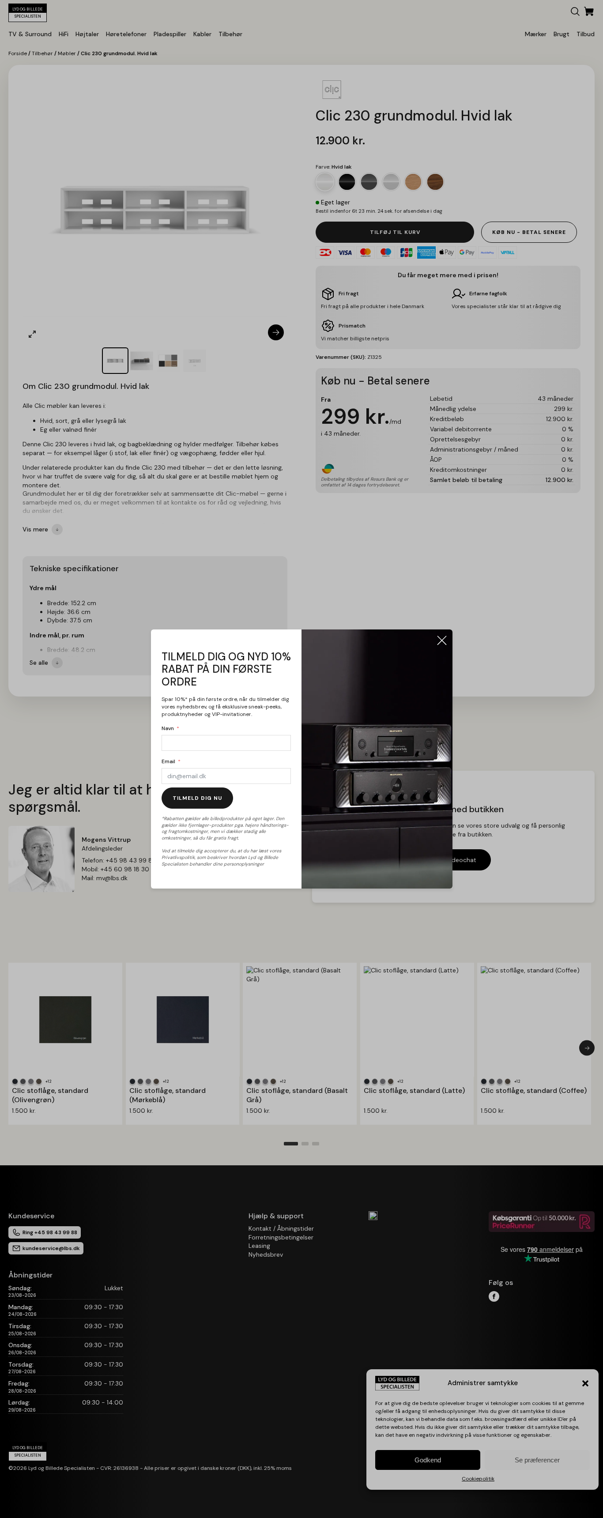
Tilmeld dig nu (197, 798)
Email (168, 761)
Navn (168, 728)
